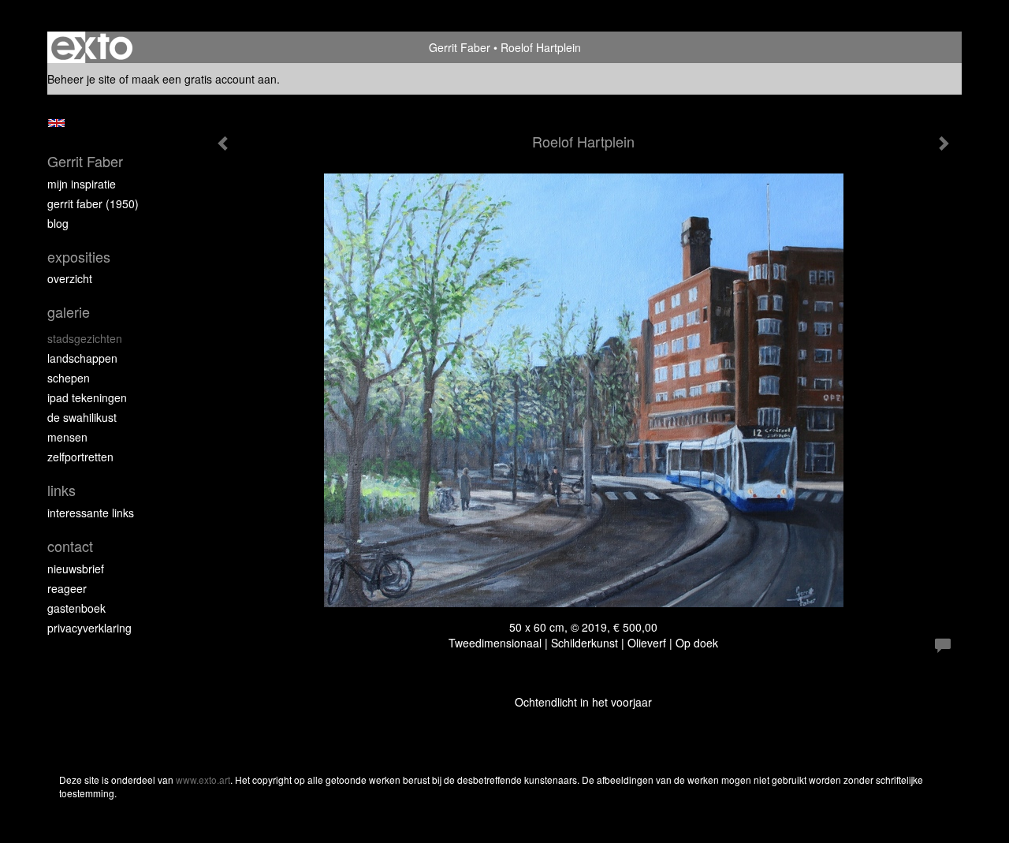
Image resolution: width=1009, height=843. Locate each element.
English (56, 123)
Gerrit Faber (459, 47)
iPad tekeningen (87, 397)
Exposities (78, 257)
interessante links (90, 512)
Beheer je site (81, 79)
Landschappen (82, 358)
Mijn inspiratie (81, 184)
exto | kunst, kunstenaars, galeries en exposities (91, 47)
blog (58, 223)
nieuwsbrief (75, 568)
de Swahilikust (82, 417)
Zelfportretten (80, 456)
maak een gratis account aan (204, 79)
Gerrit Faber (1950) (93, 203)
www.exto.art (203, 779)
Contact (70, 546)
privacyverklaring (89, 628)
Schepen (68, 378)
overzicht (69, 278)
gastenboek (76, 608)
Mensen (67, 437)
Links (61, 490)
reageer (67, 588)
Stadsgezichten (84, 338)
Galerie (68, 312)
